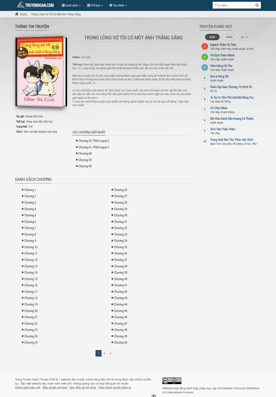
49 (120, 336)
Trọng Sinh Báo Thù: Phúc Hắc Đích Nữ (233, 139)
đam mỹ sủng (49, 131)
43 (120, 298)
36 (120, 253)
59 (85, 160)
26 (120, 190)
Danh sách (71, 5)
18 (31, 298)
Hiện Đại (47, 121)
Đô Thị (213, 91)
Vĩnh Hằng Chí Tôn (221, 66)
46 (120, 317)
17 (31, 291)
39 (120, 272)
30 (120, 215)
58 (85, 166)
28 (120, 202)
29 (120, 209)
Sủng (29, 121)
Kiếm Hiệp (226, 48)
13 (31, 266)
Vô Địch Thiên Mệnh (222, 55)
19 (31, 304)
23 (31, 329)
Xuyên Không (227, 112)
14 (31, 272)
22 (31, 323)
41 (120, 285)
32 (120, 228)
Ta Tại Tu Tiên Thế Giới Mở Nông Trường (234, 97)
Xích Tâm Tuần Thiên (222, 129)
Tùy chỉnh (118, 5)
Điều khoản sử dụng (54, 387)
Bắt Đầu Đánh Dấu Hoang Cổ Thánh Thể (234, 118)
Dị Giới (249, 48)
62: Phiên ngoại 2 (93, 140)
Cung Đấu (227, 143)
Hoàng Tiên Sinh (34, 116)
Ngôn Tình (215, 143)
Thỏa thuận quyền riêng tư (114, 387)
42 (120, 291)
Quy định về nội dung (83, 387)
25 (31, 342)
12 (31, 259)
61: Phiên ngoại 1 (93, 147)
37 (120, 259)
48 (120, 329)
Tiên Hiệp (215, 48)
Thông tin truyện (32, 26)
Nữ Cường (238, 143)
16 (31, 285)
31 (120, 221)
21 (31, 317)
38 (120, 266)
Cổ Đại (247, 143)
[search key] (233, 5)
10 (31, 247)
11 (31, 253)
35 (120, 247)
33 (120, 234)
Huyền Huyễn (238, 48)
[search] (257, 5)
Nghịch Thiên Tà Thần (223, 44)
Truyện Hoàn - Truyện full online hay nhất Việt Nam (36, 5)
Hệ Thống (226, 101)
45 (120, 311)
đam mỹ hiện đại (33, 131)
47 (120, 323)
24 (31, 336)
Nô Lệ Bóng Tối (219, 76)
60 (85, 153)
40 (120, 279)
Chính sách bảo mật (27, 387)
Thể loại (95, 5)
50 (120, 342)
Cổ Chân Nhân (218, 108)
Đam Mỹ (37, 121)
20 (31, 311)
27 (120, 196)
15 (31, 279)
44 (120, 304)
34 (120, 240)
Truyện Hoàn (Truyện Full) (39, 379)
